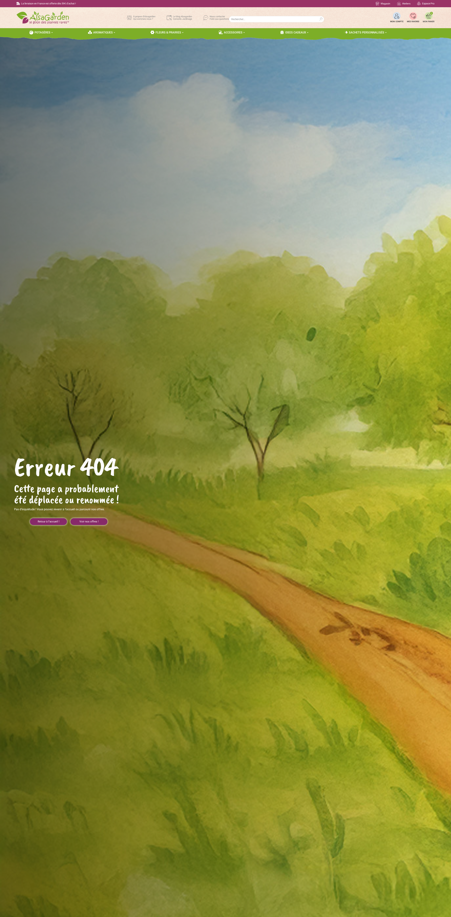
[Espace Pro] (419, 3)
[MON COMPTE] (397, 16)
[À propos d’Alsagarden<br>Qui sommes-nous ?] (129, 17)
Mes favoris (413, 21)
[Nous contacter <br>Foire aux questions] (205, 17)
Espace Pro (428, 3)
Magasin (385, 3)
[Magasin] (377, 3)
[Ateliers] (399, 3)
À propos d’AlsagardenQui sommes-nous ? (144, 17)
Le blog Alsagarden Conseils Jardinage (182, 17)
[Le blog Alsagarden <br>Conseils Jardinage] (169, 17)
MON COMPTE (396, 21)
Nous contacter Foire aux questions (219, 17)
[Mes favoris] (413, 16)
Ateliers (406, 3)
